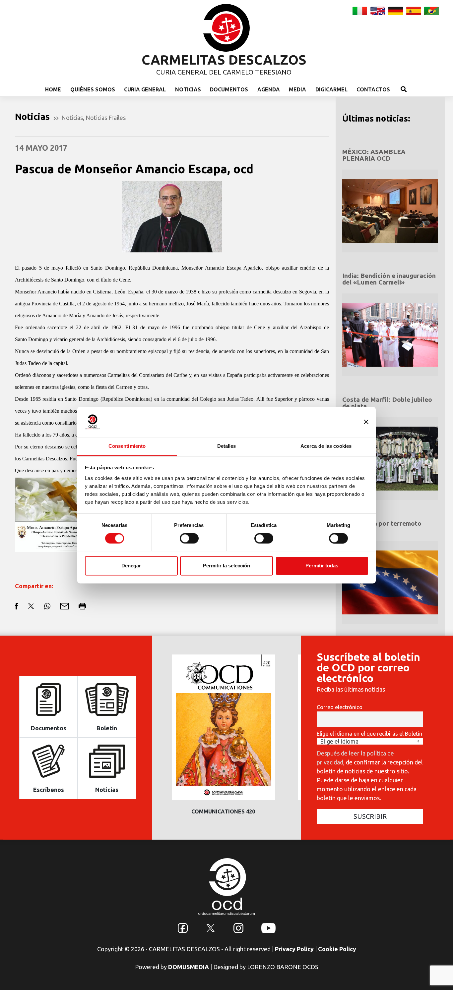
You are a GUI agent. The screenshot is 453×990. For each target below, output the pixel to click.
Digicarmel (331, 89)
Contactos (373, 89)
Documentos (229, 89)
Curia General (145, 89)
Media (297, 89)
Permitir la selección (226, 566)
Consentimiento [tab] (127, 446)
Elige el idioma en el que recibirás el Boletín (369, 734)
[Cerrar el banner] (366, 421)
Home (53, 89)
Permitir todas (321, 566)
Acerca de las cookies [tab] (326, 446)
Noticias (188, 89)
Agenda (268, 89)
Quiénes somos (92, 89)
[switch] (189, 538)
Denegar (131, 566)
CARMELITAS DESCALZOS (224, 59)
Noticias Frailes (106, 117)
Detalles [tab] (226, 446)
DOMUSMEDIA (188, 967)
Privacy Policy (294, 949)
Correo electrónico (339, 707)
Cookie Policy (337, 949)
